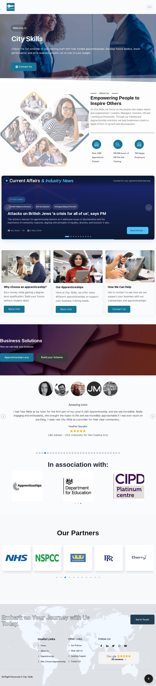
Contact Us (119, 309)
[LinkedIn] (107, 646)
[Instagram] (119, 646)
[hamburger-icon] (149, 7)
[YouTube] (125, 646)
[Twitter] (113, 646)
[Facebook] (101, 646)
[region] (78, 208)
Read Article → (137, 230)
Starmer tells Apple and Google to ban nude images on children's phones (75, 213)
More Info (14, 309)
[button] (37, 453)
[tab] (65, 236)
